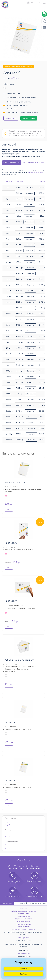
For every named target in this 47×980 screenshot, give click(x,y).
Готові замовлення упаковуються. (34, 903)
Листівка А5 (11, 543)
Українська (23, 968)
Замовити (29, 187)
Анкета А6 (10, 722)
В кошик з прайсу (29, 118)
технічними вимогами (35, 172)
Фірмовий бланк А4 (15, 482)
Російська (23, 974)
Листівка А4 (11, 601)
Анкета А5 (10, 780)
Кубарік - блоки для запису (19, 660)
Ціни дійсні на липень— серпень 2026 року (18, 66)
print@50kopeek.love (24, 956)
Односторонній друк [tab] (11, 162)
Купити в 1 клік (11, 118)
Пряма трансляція (6, 903)
